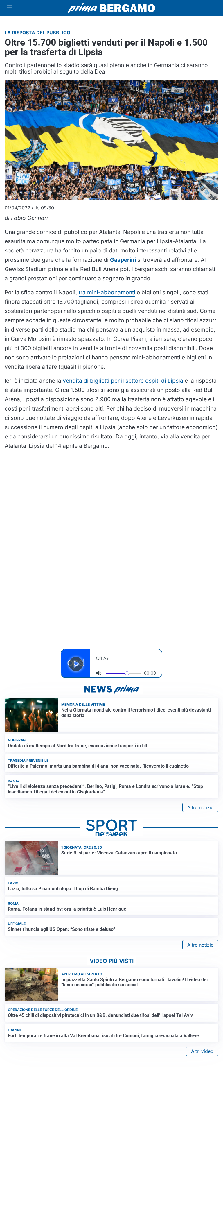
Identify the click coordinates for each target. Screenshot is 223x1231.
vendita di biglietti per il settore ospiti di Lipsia (123, 380)
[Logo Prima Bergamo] (111, 8)
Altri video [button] (202, 1051)
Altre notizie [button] (200, 807)
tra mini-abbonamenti (107, 292)
